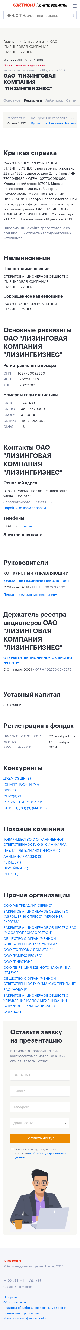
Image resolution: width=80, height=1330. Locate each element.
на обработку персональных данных (40, 1155)
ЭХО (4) (9, 789)
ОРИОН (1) (11, 873)
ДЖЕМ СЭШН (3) (17, 777)
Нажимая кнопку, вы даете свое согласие (40, 1153)
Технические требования (21, 1312)
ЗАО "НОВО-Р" (15, 989)
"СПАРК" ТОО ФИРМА (21, 783)
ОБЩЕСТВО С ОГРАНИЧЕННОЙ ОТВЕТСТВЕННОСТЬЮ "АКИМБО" (30, 940)
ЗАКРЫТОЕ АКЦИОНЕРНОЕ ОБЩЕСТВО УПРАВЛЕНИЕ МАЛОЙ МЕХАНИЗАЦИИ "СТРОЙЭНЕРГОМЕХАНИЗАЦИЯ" (35, 1000)
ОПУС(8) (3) (12, 795)
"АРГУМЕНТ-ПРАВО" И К (22, 801)
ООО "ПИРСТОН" (17, 961)
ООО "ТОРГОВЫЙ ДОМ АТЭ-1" (28, 949)
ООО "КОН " (13, 1011)
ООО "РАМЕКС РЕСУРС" (22, 955)
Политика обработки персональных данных (34, 1307)
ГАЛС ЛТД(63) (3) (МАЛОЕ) (25, 807)
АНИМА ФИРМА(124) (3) (22, 855)
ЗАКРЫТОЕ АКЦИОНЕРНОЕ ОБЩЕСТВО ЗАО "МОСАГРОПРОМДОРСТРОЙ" (39, 929)
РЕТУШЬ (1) (12, 861)
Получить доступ (40, 1138)
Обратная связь (14, 1302)
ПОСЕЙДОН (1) (15, 867)
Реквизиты (33, 100)
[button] (65, 1123)
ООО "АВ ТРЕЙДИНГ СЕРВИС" (27, 904)
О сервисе (11, 1296)
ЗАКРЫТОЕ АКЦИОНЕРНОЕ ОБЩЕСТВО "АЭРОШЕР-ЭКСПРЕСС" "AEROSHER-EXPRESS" (35, 916)
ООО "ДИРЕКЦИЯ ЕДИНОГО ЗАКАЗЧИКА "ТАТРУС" (37, 969)
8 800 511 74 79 (22, 1279)
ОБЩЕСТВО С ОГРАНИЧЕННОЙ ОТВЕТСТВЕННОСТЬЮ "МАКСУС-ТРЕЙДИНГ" (39, 980)
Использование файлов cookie (25, 1318)
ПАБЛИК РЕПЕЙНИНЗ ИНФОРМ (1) (31, 849)
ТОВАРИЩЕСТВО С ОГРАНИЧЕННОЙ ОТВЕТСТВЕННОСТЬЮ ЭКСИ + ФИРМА (35, 841)
